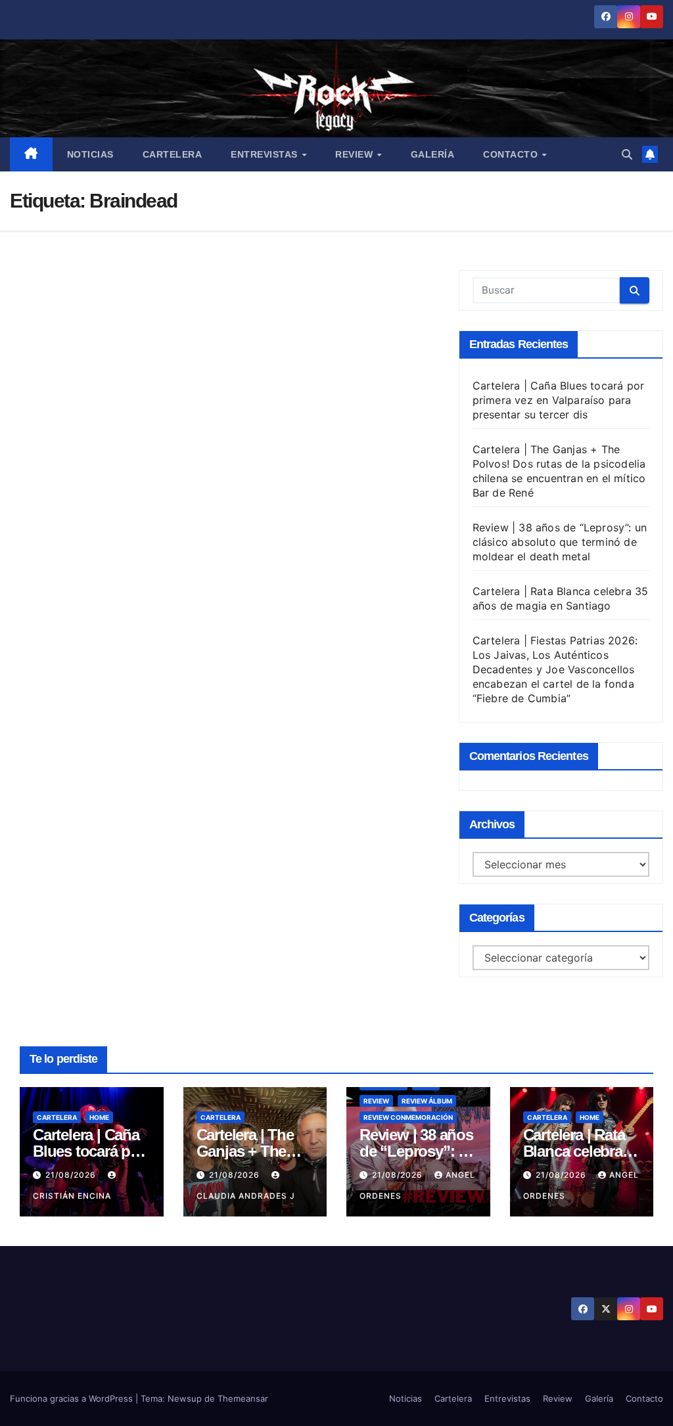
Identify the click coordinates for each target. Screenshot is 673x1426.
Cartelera (172, 154)
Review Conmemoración (408, 1117)
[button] (627, 154)
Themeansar (243, 1398)
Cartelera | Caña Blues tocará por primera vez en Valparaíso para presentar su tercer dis (559, 400)
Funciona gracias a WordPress (72, 1398)
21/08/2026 (72, 1175)
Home (99, 1117)
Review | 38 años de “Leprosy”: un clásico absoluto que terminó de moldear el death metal (560, 542)
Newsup (185, 1398)
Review (355, 154)
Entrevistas (265, 154)
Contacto (512, 154)
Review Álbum (427, 1101)
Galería (433, 154)
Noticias (90, 154)
